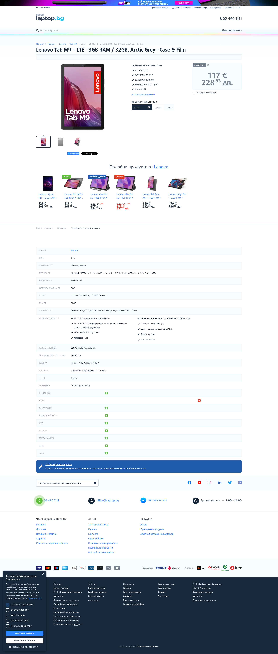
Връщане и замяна (46, 534)
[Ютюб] (199, 483)
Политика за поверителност (103, 543)
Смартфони (128, 584)
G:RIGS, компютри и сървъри (68, 592)
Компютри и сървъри (203, 592)
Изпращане (74, 153)
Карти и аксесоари (132, 592)
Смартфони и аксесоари (65, 604)
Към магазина (44, 8)
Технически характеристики (85, 228)
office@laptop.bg (107, 500)
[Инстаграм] (209, 483)
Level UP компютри (202, 588)
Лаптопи (58, 584)
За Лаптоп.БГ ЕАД (98, 524)
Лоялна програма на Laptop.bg (156, 534)
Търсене (38, 30)
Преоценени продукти (160, 8)
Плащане (187, 8)
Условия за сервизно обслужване (207, 8)
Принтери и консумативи (204, 600)
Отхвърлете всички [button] (24, 641)
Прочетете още (35, 598)
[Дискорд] (240, 483)
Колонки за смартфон (133, 604)
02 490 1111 (232, 19)
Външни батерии (131, 600)
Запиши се (95, 483)
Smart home (163, 596)
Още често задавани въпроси (52, 543)
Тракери (162, 592)
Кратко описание (44, 228)
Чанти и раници (61, 588)
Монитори (58, 596)
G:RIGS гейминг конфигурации (207, 584)
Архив (143, 524)
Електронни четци (96, 588)
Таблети (92, 584)
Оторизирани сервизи (58, 464)
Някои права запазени (147, 646)
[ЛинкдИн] (220, 483)
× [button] (43, 574)
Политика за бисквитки (100, 548)
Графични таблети (97, 592)
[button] (24, 646)
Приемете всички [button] (24, 633)
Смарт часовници (166, 584)
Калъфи (127, 588)
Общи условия (96, 538)
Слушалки (128, 596)
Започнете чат (157, 500)
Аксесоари (93, 600)
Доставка (176, 8)
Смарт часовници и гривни (66, 612)
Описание (62, 228)
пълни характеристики (142, 94)
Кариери (92, 529)
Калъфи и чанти (96, 596)
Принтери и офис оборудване (68, 624)
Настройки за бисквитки (101, 552)
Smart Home (59, 608)
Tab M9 (74, 250)
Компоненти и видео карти (66, 600)
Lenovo (161, 167)
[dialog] (24, 611)
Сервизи (40, 538)
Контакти (228, 8)
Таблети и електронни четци (67, 616)
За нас (237, 8)
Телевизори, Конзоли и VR (66, 620)
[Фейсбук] (189, 483)
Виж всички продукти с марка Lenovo (53, 204)
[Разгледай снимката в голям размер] (82, 98)
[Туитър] (230, 483)
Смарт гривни (164, 588)
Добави (206, 93)
